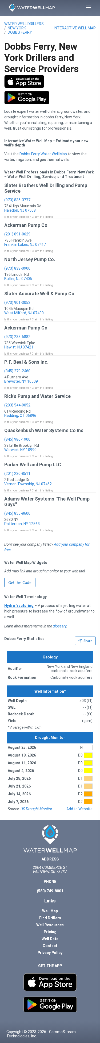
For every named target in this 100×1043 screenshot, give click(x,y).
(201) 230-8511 (17, 473)
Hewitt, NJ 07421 (18, 347)
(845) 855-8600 (17, 513)
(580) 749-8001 (50, 891)
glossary (59, 626)
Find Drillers (50, 918)
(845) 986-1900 (17, 439)
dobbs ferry (20, 32)
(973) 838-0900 (17, 268)
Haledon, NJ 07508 (20, 210)
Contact (50, 946)
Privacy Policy (50, 953)
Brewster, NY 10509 (21, 381)
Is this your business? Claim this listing (28, 217)
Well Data (50, 939)
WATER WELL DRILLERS (24, 24)
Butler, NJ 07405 (18, 279)
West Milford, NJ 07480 (24, 313)
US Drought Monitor (36, 809)
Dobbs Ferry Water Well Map (43, 154)
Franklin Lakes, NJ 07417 (25, 244)
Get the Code (19, 582)
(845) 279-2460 (17, 371)
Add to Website (79, 809)
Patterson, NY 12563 (22, 524)
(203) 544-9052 (17, 405)
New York (17, 28)
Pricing (50, 932)
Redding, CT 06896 (20, 415)
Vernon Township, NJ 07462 (28, 484)
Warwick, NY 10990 (20, 450)
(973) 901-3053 (17, 302)
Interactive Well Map (75, 28)
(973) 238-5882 (17, 337)
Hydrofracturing (19, 605)
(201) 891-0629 (17, 234)
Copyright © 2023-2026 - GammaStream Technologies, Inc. (41, 1034)
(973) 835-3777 (17, 200)
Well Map (50, 911)
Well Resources (50, 925)
